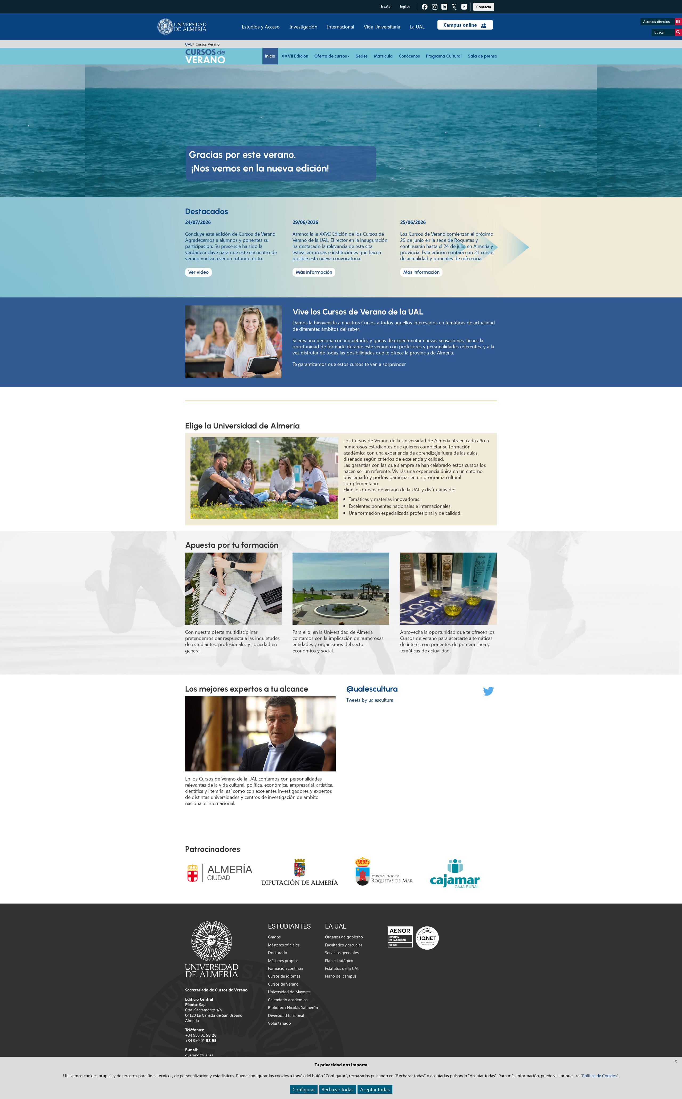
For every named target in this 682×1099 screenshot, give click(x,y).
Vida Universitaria (382, 26)
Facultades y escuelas (343, 944)
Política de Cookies (599, 1075)
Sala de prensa (482, 56)
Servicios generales (342, 952)
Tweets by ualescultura (369, 699)
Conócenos (409, 56)
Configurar (304, 1089)
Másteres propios (283, 960)
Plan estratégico (339, 960)
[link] (483, 6)
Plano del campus (340, 976)
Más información (314, 272)
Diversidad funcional (286, 1015)
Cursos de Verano (283, 984)
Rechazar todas (338, 1089)
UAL (188, 44)
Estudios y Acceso (261, 26)
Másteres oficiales (283, 944)
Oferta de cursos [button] (330, 56)
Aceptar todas (375, 1089)
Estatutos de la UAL (342, 968)
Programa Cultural (444, 56)
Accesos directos (656, 21)
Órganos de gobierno (344, 936)
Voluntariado (279, 1023)
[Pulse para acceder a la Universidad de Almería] (211, 948)
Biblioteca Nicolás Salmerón (293, 1007)
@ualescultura (372, 689)
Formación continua (285, 968)
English (405, 7)
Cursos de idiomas (284, 976)
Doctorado (277, 952)
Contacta (483, 6)
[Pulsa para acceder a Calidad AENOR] (413, 938)
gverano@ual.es (199, 1055)
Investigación (303, 26)
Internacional (340, 26)
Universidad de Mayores (289, 991)
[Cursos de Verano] (205, 55)
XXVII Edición (294, 56)
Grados (274, 936)
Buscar (659, 32)
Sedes (362, 56)
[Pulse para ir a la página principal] (181, 26)
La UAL (417, 26)
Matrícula (383, 56)
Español (385, 7)
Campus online (461, 25)
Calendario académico (288, 999)
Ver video (198, 272)
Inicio (270, 56)
